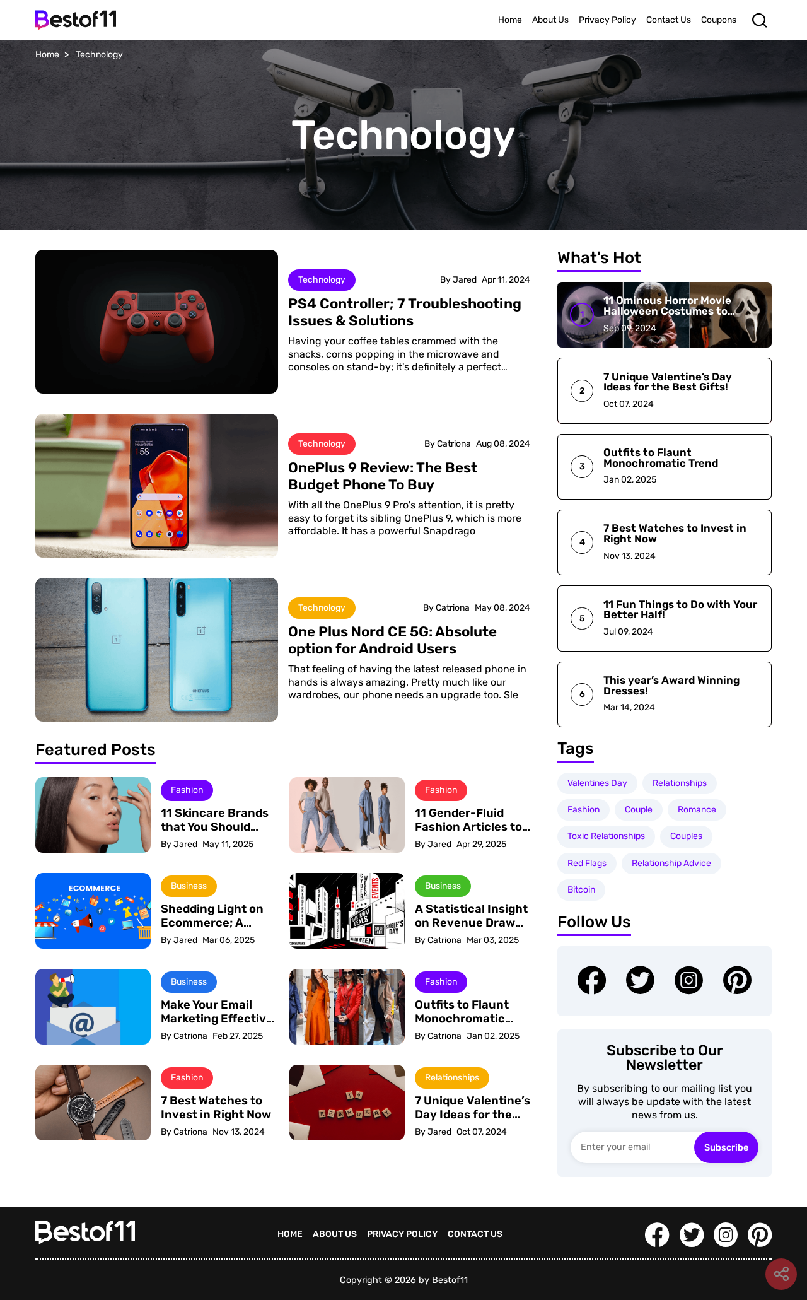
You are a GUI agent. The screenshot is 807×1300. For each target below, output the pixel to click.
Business (189, 886)
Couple (639, 809)
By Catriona (447, 443)
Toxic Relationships (606, 836)
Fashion (187, 790)
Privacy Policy (607, 20)
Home (510, 20)
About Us (550, 20)
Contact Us (668, 20)
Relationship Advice (671, 863)
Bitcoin (581, 889)
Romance (697, 809)
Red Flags (587, 863)
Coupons (718, 20)
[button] (759, 20)
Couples (686, 836)
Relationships (452, 1077)
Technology (321, 279)
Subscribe (726, 1147)
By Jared (458, 279)
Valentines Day (597, 783)
